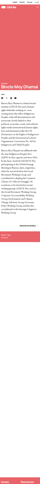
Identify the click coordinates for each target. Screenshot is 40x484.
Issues (5, 482)
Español (22, 2)
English (15, 2)
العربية (37, 2)
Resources (27, 482)
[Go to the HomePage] (8, 7)
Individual (4, 237)
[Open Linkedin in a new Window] (11, 98)
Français (29, 2)
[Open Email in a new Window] (15, 98)
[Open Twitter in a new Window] (7, 98)
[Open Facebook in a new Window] (2, 98)
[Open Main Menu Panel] (38, 7)
